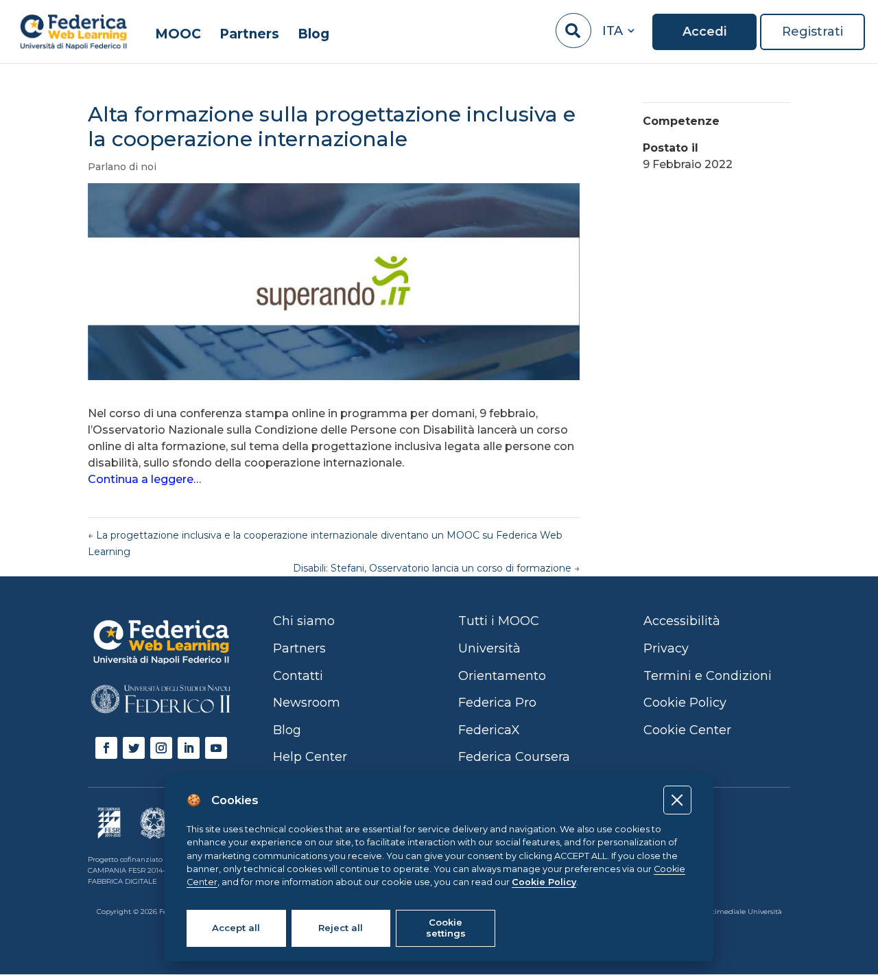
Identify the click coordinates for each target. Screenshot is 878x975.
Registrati (812, 31)
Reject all (340, 927)
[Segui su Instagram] (161, 748)
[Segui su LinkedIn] (189, 748)
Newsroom (306, 702)
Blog (313, 34)
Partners (249, 34)
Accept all (236, 927)
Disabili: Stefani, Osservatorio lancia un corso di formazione (436, 568)
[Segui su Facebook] (106, 748)
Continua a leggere (140, 479)
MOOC (178, 34)
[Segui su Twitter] (134, 748)
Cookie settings (446, 928)
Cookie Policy (544, 882)
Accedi (704, 31)
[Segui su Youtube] (216, 748)
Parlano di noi (122, 167)
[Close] (677, 800)
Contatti (298, 675)
